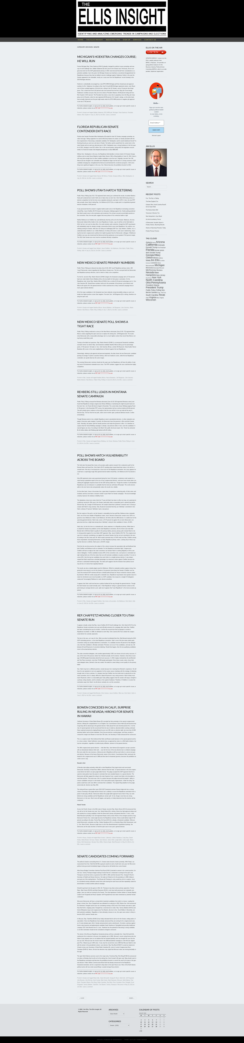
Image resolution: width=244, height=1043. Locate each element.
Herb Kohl (122, 978)
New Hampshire (152, 273)
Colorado (161, 245)
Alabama (149, 242)
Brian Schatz (101, 837)
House (84, 837)
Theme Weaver (141, 1039)
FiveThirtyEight (162, 247)
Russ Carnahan (117, 982)
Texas (162, 294)
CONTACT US (150, 40)
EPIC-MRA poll (108, 112)
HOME (80, 40)
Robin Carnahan (101, 982)
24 (141, 1026)
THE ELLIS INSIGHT (94, 40)
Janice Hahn (111, 840)
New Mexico (85, 309)
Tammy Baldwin (87, 984)
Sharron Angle (107, 842)
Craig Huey (125, 837)
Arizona (160, 241)
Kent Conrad (96, 980)
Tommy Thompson (111, 984)
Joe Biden (162, 260)
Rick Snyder (85, 114)
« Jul (140, 1031)
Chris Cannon (105, 693)
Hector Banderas (111, 377)
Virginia (152, 297)
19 (148, 1024)
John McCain (88, 980)
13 (152, 1022)
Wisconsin (120, 984)
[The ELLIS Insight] (122, 18)
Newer (131, 998)
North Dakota (126, 980)
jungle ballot (118, 840)
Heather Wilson (98, 307)
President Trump (154, 287)
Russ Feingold (126, 982)
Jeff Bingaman (116, 307)
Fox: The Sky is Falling (152, 198)
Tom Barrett (102, 984)
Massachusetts (150, 265)
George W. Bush (114, 978)
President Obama (85, 982)
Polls (84, 377)
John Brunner (80, 980)
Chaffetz (99, 601)
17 (141, 1024)
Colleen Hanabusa (117, 837)
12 (148, 1022)
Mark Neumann (112, 980)
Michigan (115, 112)
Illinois (155, 258)
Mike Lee (121, 693)
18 (145, 1024)
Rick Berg (94, 982)
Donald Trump (151, 247)
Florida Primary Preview (152, 231)
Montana (115, 441)
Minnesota (149, 268)
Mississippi (156, 267)
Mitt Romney (151, 270)
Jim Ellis (102, 114)
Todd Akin (95, 984)
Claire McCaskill (104, 978)
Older (81, 998)
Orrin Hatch (122, 248)
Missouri (119, 980)
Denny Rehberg (101, 441)
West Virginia (160, 297)
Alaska (154, 242)
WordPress (117, 1039)
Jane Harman (103, 840)
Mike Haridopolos (127, 176)
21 (156, 1024)
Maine (159, 263)
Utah (83, 250)
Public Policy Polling (95, 309)
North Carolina (154, 280)
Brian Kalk (96, 978)
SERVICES (137, 40)
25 (145, 1026)
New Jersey (160, 275)
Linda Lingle (126, 840)
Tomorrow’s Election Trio (152, 213)
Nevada (94, 842)
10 (141, 1022)
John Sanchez (125, 307)
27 (152, 1026)
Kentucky (148, 263)
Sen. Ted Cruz (162, 292)
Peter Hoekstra (123, 112)
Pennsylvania (158, 282)
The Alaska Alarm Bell (152, 210)
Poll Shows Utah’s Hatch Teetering (104, 190)
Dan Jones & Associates (109, 601)
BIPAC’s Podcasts (151, 62)
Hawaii (97, 840)
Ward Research (116, 842)
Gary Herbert (97, 248)
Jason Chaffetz (105, 248)
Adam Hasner (97, 176)
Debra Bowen (85, 840)
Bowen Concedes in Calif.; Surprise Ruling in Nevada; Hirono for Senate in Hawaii (105, 712)
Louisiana (154, 263)
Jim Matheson (114, 248)
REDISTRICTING (113, 40)
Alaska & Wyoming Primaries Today (156, 228)
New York (156, 277)
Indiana (160, 258)
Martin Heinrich (81, 379)
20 (152, 1024)
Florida (110, 176)
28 (156, 1026)
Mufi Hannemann (86, 842)
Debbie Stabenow (98, 112)
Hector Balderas (107, 307)
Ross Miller (100, 842)
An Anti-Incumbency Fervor (153, 219)
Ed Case (92, 840)
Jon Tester (109, 441)
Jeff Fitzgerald (130, 978)
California (108, 837)
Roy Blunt (109, 982)
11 (145, 1022)
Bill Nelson (105, 176)
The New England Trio (152, 201)
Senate (85, 112)
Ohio (148, 282)
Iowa (148, 260)
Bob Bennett (97, 693)
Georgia (150, 255)
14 (156, 1022)
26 (148, 1026)
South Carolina (152, 295)
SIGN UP (126, 40)
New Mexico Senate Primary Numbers (106, 262)
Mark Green (104, 980)
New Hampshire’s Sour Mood (154, 216)
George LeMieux (117, 176)
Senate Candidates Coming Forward (105, 856)
